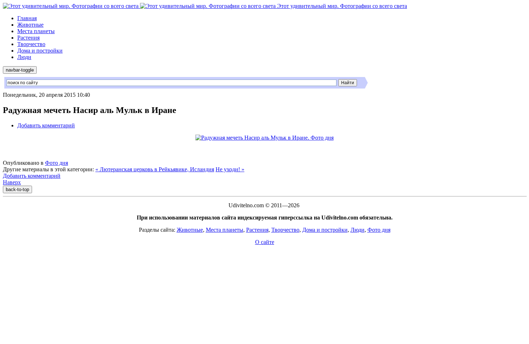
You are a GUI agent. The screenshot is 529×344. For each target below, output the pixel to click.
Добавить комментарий (46, 125)
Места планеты (36, 31)
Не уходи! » (230, 169)
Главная (27, 18)
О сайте (264, 242)
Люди (24, 57)
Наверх (12, 182)
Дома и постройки (40, 50)
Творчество (31, 44)
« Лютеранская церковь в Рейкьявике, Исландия (154, 169)
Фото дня (56, 163)
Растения (28, 38)
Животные (30, 25)
